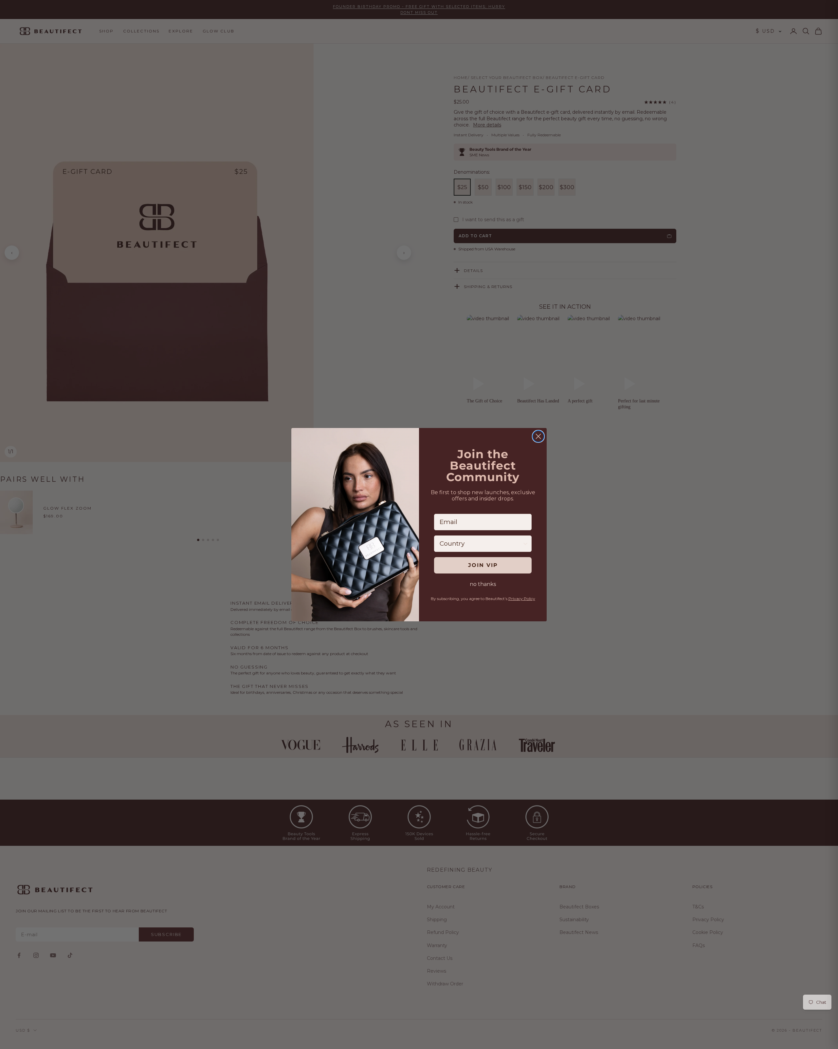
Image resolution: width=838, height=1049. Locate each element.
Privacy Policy (521, 598)
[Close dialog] (538, 436)
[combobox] (481, 544)
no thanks (483, 584)
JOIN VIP (483, 565)
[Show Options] (525, 544)
